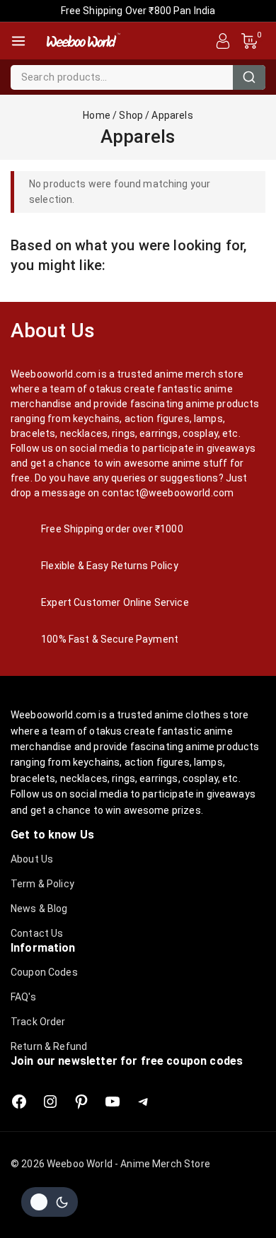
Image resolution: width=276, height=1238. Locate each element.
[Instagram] (50, 1101)
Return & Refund (49, 1046)
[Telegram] (143, 1101)
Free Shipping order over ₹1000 (112, 529)
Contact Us (37, 933)
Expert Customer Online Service (115, 602)
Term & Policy (42, 883)
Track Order (38, 1021)
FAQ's (23, 997)
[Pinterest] (81, 1101)
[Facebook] (19, 1101)
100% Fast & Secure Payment (109, 639)
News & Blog (39, 908)
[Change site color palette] (49, 1202)
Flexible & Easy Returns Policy (109, 565)
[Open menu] (18, 41)
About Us (32, 859)
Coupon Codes (44, 972)
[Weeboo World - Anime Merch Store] (83, 41)
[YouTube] (112, 1101)
